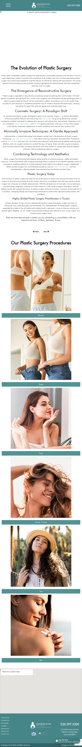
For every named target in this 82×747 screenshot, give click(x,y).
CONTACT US (5, 734)
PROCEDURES (5, 723)
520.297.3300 (73, 5)
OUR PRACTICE (5, 720)
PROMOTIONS (5, 728)
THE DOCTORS (5, 718)
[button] (8, 5)
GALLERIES (4, 726)
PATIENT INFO (5, 731)
